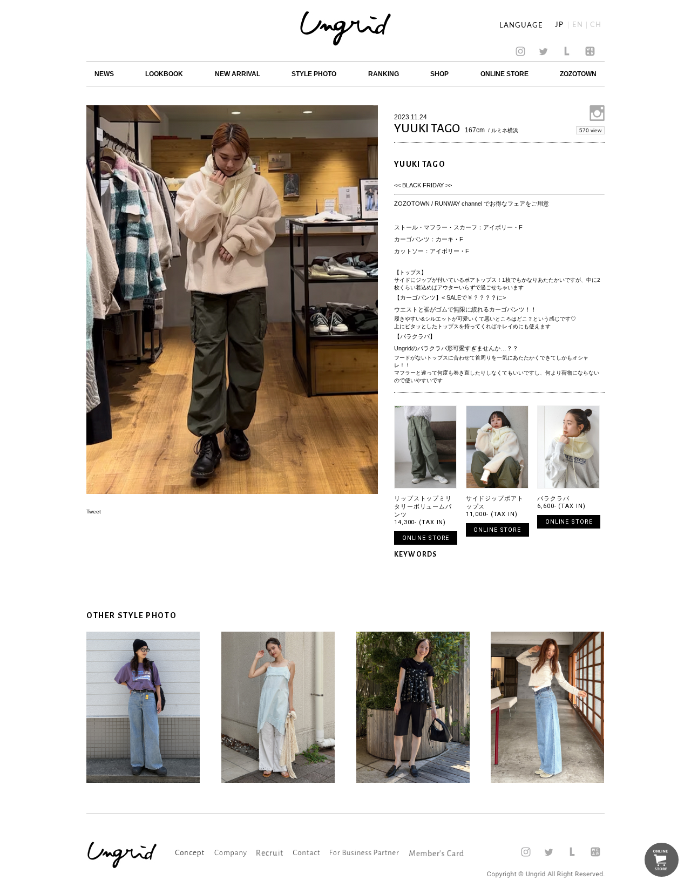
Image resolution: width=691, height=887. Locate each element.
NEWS (104, 74)
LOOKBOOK (164, 74)
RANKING (383, 74)
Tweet (93, 511)
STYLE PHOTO (314, 74)
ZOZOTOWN (578, 74)
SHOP (439, 74)
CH (595, 25)
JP (559, 25)
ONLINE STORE (504, 74)
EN (577, 25)
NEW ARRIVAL (237, 74)
